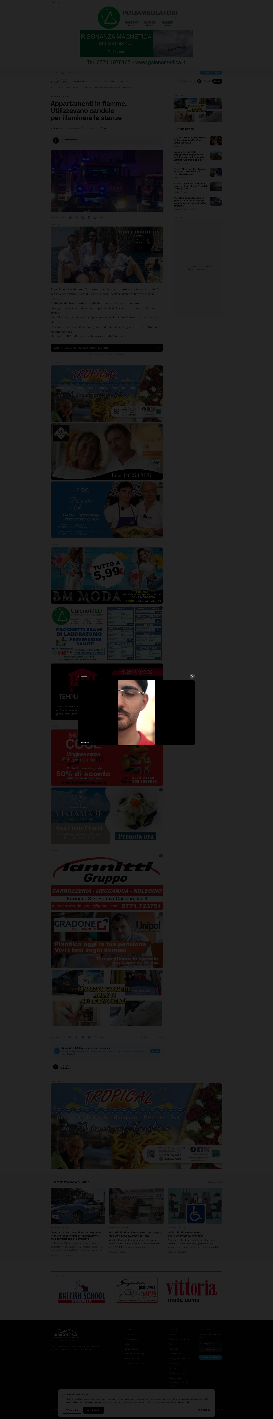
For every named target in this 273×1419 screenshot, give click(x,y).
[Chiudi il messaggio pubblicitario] (192, 676)
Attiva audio (85, 743)
